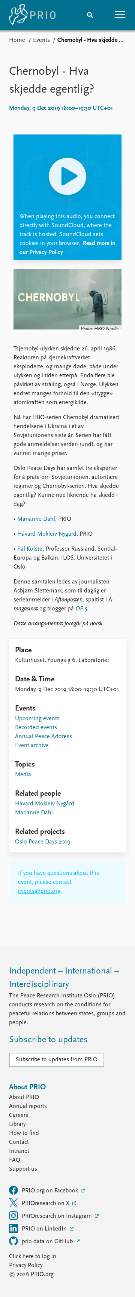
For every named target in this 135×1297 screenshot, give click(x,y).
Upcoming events (37, 719)
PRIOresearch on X (46, 1204)
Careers (18, 1115)
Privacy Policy (25, 1266)
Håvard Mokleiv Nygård (46, 534)
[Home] (32, 15)
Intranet (19, 1151)
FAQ (14, 1160)
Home (17, 40)
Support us (23, 1169)
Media (23, 775)
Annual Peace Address (43, 737)
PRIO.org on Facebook (51, 1191)
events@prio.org (39, 891)
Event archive (32, 746)
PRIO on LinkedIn (45, 1229)
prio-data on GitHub (48, 1242)
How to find (24, 1133)
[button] (120, 15)
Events (41, 40)
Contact (19, 1142)
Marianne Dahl (36, 519)
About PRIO (24, 1098)
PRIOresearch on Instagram (57, 1216)
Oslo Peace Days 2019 (42, 842)
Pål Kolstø (30, 549)
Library (17, 1124)
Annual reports (28, 1106)
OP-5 (81, 609)
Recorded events (36, 728)
